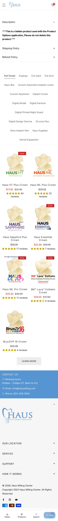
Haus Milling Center (22, 485)
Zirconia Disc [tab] (42, 121)
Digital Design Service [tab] (20, 121)
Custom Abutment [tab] (19, 94)
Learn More (29, 361)
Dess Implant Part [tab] (19, 130)
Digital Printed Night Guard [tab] (29, 112)
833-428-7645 (21, 393)
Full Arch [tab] (49, 75)
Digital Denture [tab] (38, 103)
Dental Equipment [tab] (29, 139)
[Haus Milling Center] (14, 5)
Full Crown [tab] (9, 75)
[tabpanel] (29, 31)
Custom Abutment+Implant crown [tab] (36, 85)
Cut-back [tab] (36, 75)
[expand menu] (4, 5)
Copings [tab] (23, 75)
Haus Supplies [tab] (40, 130)
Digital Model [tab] (19, 103)
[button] (52, 5)
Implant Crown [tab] (40, 94)
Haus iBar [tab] (9, 85)
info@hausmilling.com (23, 388)
